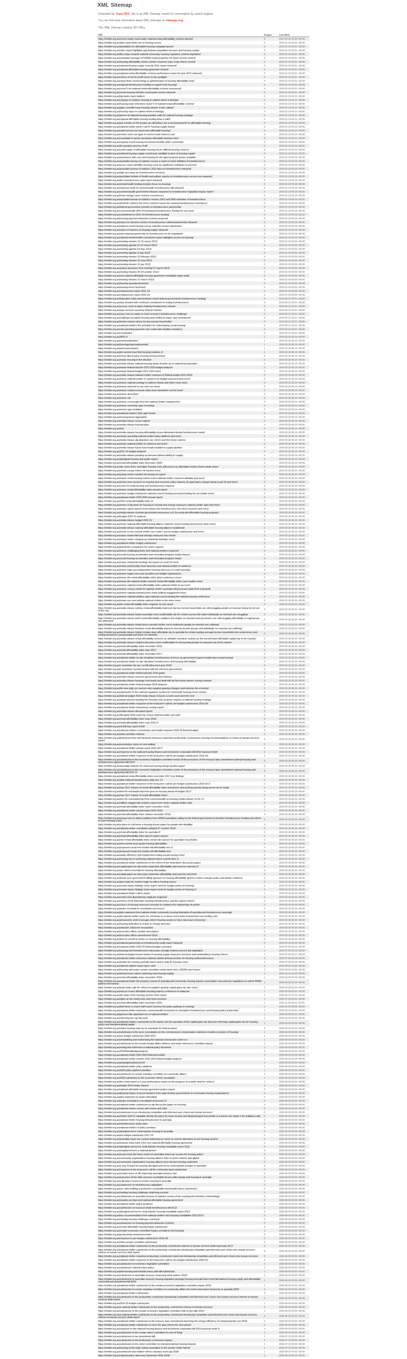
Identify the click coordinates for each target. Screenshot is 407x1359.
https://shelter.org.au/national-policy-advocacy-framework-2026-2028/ (134, 1355)
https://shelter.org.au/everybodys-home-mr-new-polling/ (126, 744)
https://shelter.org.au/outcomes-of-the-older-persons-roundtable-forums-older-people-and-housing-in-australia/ (155, 1177)
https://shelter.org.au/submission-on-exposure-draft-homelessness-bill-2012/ (137, 1207)
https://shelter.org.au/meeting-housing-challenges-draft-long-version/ (133, 1192)
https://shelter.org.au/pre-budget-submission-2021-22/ (125, 1135)
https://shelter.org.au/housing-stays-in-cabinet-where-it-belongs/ (131, 111)
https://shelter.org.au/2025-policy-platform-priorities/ (124, 1070)
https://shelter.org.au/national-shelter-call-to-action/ (124, 893)
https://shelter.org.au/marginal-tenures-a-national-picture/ (127, 1150)
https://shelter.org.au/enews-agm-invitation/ (120, 409)
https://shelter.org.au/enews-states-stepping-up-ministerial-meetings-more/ (136, 539)
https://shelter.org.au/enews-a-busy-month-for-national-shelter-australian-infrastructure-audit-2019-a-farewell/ (154, 589)
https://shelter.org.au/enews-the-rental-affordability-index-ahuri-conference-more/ (139, 577)
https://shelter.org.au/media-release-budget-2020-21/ (125, 520)
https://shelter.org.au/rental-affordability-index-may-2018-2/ (128, 722)
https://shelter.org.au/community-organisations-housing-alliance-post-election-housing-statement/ (148, 1162)
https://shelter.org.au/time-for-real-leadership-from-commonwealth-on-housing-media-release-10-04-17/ (151, 799)
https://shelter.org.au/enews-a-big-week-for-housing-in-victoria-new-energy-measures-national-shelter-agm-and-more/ (159, 505)
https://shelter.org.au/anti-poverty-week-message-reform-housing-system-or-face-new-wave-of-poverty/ (152, 920)
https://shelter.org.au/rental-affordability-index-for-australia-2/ (129, 832)
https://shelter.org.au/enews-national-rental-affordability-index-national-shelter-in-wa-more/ (144, 585)
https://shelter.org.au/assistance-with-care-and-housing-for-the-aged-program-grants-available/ (147, 157)
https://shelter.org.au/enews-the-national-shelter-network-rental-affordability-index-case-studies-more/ (150, 581)
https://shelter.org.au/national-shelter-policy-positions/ (125, 1204)
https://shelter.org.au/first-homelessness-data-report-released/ (130, 180)
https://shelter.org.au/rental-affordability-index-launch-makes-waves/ (133, 836)
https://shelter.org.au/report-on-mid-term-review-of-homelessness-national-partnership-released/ (147, 222)
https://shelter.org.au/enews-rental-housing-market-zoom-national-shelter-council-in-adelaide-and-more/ (151, 478)
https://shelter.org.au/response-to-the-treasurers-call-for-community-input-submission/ (142, 1169)
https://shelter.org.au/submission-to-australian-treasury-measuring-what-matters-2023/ (142, 1275)
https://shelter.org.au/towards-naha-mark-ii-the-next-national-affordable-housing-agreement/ (145, 1142)
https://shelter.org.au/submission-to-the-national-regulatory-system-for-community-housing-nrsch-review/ (152, 692)
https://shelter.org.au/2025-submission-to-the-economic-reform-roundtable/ (136, 1078)
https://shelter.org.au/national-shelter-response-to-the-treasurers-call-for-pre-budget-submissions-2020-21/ (153, 1260)
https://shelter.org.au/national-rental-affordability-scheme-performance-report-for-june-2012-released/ (150, 73)
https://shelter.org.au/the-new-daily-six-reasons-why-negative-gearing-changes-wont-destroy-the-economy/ (153, 688)
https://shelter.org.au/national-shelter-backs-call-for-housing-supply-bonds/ (136, 126)
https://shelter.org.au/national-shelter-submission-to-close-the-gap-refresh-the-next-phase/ (144, 1325)
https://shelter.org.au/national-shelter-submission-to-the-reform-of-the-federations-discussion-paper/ (149, 862)
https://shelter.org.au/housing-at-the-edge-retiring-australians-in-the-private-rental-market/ (144, 1347)
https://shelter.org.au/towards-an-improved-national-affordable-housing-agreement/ (140, 1200)
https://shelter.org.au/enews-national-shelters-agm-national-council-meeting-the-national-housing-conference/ (154, 596)
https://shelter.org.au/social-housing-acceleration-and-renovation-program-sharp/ (139, 558)
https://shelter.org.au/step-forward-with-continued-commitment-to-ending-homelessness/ (143, 302)
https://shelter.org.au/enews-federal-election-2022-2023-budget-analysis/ (135, 367)
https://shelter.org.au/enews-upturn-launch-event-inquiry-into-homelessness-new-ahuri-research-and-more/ (153, 508)
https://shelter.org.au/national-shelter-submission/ (123, 1293)
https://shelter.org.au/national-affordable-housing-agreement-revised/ (133, 69)
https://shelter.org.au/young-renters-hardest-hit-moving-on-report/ (132, 474)
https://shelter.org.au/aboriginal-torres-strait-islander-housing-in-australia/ (135, 1131)
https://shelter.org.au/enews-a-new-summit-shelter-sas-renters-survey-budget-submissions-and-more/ (151, 531)
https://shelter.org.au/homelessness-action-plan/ (123, 1123)
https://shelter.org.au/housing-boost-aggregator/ (122, 417)
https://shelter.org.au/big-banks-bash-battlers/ (121, 96)
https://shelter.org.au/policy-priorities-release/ (121, 734)
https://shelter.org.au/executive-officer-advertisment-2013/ (128, 935)
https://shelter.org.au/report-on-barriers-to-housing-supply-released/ (133, 230)
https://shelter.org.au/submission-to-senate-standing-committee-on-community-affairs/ (142, 1074)
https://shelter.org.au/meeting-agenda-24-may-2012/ (125, 249)
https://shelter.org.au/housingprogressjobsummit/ (123, 344)
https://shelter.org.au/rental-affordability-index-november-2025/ (130, 1002)
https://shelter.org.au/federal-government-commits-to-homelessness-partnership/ (139, 207)
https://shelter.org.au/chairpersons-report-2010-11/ (124, 294)
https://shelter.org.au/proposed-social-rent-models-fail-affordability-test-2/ (135, 847)
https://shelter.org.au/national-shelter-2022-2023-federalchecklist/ (131, 1055)
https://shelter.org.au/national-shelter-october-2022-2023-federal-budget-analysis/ (140, 1058)
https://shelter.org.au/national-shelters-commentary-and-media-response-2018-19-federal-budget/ (148, 730)
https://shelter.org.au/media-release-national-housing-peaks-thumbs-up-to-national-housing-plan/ (147, 363)
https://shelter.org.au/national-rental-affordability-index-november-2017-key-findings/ (141, 776)
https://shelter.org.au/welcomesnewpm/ (118, 348)
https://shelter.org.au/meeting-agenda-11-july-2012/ (124, 252)
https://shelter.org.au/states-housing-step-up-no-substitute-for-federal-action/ (137, 1028)
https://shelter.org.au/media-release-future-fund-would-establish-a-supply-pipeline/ (140, 447)
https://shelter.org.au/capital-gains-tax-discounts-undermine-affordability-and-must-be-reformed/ (147, 874)
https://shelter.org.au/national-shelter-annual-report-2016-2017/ (130, 748)
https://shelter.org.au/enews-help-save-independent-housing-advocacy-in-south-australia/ (144, 570)
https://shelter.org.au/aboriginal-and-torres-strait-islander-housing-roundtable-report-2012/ (144, 1211)
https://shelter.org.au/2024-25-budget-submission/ (123, 1303)
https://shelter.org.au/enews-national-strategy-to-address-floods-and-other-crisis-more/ (143, 382)
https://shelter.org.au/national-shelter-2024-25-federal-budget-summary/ (135, 946)
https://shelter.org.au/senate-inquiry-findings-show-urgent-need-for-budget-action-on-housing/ (146, 885)
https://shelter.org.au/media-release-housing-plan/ (123, 424)
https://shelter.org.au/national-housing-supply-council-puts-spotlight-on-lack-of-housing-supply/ (146, 153)
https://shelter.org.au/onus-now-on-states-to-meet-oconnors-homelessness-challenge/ (142, 314)
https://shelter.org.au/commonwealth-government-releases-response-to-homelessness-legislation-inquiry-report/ (155, 191)
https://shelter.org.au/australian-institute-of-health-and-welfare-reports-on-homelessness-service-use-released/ (155, 176)
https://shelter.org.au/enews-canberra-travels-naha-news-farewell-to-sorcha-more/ (140, 390)
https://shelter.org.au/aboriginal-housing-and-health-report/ (128, 459)
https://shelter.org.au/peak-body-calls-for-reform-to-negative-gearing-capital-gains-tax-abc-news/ (148, 987)
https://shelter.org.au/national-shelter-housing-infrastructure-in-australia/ (135, 1120)
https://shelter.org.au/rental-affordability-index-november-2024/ (130, 977)
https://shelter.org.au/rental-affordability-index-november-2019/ (130, 646)
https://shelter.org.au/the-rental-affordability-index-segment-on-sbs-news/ (135, 604)
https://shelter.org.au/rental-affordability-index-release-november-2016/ (134, 814)
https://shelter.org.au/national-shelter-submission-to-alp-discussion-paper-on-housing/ (142, 1104)
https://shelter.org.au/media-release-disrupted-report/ (125, 711)
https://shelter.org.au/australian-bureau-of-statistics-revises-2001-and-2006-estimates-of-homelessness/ (152, 199)
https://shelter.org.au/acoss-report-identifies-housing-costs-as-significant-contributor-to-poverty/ (147, 165)
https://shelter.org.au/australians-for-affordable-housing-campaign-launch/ (136, 46)
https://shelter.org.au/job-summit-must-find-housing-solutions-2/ (130, 352)
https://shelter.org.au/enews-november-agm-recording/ (126, 405)
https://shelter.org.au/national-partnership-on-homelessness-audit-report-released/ (140, 943)
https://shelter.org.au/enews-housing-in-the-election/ (124, 359)
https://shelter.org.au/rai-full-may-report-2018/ (121, 726)
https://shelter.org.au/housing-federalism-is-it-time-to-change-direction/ (134, 923)
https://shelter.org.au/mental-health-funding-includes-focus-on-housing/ (134, 184)
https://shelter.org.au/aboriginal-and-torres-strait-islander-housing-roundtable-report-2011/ (144, 1146)
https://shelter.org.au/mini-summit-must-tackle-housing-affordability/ (132, 843)
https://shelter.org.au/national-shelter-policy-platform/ (125, 1066)
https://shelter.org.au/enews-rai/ (114, 398)
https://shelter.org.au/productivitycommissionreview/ (124, 1234)
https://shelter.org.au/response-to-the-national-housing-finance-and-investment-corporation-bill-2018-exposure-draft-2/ (159, 1328)
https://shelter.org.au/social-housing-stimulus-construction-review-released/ (137, 92)
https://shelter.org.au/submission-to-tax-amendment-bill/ (126, 1336)
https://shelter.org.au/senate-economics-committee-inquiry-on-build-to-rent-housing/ (141, 1230)
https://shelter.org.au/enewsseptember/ (118, 340)
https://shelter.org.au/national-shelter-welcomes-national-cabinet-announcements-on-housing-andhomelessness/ (156, 958)
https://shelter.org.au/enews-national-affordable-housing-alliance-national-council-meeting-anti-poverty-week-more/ (157, 524)
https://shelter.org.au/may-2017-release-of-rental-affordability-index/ (132, 795)
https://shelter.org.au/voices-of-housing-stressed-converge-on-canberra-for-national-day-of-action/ (149, 904)
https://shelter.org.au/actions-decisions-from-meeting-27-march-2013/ (134, 268)
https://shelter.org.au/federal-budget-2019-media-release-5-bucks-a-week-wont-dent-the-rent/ (146, 696)
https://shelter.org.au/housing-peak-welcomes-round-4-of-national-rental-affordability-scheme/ (146, 103)
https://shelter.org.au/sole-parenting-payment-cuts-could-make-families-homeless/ (140, 329)
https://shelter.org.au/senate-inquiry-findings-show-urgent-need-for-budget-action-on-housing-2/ (147, 889)
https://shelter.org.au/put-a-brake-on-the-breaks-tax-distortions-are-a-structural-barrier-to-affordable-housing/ (154, 123)
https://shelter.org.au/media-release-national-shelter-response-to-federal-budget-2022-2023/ (145, 375)
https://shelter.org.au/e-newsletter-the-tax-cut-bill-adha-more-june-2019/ (135, 665)
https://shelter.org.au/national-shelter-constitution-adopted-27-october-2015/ (137, 828)
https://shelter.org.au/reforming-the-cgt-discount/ (123, 1018)
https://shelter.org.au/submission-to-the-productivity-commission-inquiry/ (135, 1340)
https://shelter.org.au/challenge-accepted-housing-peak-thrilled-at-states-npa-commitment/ (144, 317)
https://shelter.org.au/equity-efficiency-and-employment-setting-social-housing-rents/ (141, 855)
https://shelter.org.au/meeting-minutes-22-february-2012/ (127, 256)
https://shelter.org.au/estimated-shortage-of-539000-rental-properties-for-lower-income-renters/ (147, 58)
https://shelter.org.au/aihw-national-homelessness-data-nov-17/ (130, 780)
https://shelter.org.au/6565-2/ (113, 337)
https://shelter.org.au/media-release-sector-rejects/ (124, 421)
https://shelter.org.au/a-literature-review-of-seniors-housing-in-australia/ (134, 1181)
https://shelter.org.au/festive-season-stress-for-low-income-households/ (135, 321)
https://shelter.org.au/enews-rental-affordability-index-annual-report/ (132, 489)
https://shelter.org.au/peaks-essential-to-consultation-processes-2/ (132, 1100)
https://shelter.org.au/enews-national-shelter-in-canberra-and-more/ (132, 443)
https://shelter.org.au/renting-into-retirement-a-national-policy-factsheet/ (134, 1047)
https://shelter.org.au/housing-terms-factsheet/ (122, 287)
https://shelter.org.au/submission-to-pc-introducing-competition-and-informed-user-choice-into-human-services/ (155, 1112)
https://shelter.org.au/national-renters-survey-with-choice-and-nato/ (132, 1108)
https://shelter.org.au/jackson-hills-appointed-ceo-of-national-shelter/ (133, 1014)
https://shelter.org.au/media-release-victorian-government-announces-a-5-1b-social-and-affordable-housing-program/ (158, 512)
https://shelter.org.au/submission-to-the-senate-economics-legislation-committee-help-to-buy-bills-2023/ (151, 1311)
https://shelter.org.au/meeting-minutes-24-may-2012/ (125, 260)
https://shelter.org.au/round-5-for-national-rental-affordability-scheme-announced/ (139, 88)
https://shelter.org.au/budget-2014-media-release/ (123, 1085)
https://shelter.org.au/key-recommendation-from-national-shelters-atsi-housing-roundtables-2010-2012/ (151, 1215)
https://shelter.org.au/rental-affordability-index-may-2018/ (127, 718)
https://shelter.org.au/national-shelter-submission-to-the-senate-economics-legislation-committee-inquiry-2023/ (154, 1285)
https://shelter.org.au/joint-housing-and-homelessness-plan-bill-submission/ (136, 1271)
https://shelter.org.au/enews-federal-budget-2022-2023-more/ (129, 371)
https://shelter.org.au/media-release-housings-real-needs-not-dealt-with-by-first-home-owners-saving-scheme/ (155, 680)
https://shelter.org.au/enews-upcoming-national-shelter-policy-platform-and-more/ (139, 436)
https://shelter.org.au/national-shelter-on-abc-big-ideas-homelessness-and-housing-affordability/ (147, 661)
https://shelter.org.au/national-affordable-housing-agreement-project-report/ (136, 1089)
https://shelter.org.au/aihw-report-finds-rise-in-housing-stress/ (129, 42)
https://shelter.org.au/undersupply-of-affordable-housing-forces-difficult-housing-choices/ (143, 149)
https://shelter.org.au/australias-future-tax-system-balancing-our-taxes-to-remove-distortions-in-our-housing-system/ (158, 1139)
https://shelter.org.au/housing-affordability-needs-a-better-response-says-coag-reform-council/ (146, 61)
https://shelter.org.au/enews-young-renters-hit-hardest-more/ (129, 470)
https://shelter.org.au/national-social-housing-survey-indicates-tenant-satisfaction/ (140, 226)
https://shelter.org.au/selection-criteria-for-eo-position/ (125, 927)
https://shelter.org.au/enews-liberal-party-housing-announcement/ (131, 356)
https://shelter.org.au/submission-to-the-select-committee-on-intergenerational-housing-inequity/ (147, 1344)
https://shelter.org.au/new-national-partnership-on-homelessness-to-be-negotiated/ (140, 233)
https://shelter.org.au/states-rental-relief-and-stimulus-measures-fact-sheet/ (137, 535)
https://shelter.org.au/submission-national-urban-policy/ (126, 1267)
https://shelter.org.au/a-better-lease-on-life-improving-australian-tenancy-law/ (137, 1173)
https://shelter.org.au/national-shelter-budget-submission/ (127, 543)
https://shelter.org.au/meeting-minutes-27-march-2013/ (126, 279)
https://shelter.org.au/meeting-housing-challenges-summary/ (129, 1219)
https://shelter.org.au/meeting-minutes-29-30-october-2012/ (128, 272)
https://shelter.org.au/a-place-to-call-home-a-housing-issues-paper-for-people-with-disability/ (145, 824)
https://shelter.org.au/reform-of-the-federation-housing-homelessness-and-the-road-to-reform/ (146, 901)
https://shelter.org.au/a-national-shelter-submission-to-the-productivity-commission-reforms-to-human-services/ (155, 1307)
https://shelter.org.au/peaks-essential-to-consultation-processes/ (131, 908)
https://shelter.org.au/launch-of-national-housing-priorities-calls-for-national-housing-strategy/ (145, 115)
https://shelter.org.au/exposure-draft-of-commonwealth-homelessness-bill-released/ (141, 188)
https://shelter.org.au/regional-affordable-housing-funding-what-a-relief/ (134, 119)
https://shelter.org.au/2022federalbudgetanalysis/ (123, 1051)
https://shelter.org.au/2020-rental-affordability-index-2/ (125, 501)
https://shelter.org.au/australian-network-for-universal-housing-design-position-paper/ (141, 766)
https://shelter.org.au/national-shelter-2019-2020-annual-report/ (130, 497)
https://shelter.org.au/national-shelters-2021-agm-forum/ (126, 413)
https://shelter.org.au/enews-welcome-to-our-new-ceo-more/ (129, 386)
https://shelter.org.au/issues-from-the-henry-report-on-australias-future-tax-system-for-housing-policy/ (150, 1154)
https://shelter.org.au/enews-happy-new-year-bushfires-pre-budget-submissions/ (139, 573)
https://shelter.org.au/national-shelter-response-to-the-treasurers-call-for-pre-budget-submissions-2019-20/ (153, 703)
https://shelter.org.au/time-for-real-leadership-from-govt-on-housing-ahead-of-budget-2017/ (144, 791)
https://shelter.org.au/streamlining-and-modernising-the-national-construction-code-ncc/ (143, 1039)
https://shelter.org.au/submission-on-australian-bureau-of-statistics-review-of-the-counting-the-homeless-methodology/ (159, 1196)
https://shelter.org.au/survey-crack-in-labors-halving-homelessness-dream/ (137, 306)
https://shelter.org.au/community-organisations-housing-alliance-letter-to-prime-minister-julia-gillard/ (148, 1158)
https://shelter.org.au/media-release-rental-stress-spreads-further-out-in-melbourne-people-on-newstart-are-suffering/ (158, 624)
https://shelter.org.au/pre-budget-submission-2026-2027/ (127, 1036)
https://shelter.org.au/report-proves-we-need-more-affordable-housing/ (134, 130)
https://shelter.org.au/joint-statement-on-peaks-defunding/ (127, 1097)
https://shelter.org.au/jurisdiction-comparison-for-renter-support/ (130, 547)
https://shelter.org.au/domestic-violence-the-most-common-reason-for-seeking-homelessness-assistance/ (152, 203)
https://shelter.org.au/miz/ (111, 428)
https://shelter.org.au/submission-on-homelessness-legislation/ (130, 1185)
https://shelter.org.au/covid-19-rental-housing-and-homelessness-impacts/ (136, 485)
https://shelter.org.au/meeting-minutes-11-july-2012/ (124, 264)
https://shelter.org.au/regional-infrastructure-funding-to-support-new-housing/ (137, 84)
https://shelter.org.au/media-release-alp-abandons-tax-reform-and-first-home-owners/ (142, 440)
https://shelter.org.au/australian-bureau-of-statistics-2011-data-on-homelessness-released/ (144, 168)
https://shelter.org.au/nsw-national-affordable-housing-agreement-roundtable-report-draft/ (143, 275)
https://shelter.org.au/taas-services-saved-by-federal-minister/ (130, 310)
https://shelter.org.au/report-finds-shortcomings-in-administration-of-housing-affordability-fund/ (146, 81)
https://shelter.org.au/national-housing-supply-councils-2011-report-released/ (137, 65)
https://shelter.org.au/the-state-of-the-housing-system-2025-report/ (132, 995)
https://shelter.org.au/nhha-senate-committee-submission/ (127, 1242)
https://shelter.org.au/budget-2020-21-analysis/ (122, 516)
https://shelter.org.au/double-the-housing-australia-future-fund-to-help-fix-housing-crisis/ (143, 962)
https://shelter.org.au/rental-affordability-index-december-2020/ (130, 463)
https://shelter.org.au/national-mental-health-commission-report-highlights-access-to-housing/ (146, 237)
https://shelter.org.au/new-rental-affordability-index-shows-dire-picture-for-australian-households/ (147, 839)
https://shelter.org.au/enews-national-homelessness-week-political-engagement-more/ (142, 592)
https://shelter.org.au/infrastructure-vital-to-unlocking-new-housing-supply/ (136, 973)
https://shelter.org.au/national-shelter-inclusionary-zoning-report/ (131, 707)
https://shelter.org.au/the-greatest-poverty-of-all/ (122, 146)
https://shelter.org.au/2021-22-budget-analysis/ (122, 451)
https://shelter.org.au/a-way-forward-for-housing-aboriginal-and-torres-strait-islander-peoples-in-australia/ (152, 1165)
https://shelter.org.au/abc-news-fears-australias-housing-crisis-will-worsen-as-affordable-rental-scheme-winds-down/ (158, 466)
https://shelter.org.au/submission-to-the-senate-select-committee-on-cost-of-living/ (140, 1332)
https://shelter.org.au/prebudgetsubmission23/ (121, 1062)
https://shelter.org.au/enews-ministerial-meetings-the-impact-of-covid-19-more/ (138, 562)
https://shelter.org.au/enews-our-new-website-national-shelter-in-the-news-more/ (139, 600)
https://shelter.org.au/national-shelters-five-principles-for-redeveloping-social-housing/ (142, 325)
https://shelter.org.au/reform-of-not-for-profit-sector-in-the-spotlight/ (132, 77)
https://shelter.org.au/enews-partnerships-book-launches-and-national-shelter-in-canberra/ (144, 566)
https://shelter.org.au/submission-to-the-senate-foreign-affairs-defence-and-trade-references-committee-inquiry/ (155, 1043)
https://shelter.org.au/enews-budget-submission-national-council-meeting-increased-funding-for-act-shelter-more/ (156, 493)
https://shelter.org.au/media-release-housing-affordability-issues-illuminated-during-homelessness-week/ (151, 432)
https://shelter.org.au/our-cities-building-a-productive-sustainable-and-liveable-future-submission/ (147, 1188)
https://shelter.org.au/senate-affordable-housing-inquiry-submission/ (132, 1227)
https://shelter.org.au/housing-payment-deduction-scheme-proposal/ (133, 218)
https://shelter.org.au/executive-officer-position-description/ (128, 931)
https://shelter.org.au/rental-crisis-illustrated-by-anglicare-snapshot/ (132, 897)
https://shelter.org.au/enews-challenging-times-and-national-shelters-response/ (138, 550)
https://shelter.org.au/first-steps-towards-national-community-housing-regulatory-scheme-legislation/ (149, 54)
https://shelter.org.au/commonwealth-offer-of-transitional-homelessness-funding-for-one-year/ (146, 210)
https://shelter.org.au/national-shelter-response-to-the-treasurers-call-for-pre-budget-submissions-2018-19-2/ (154, 783)
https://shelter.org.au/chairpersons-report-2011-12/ (124, 291)
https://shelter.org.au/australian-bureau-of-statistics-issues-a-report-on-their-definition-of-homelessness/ (151, 161)
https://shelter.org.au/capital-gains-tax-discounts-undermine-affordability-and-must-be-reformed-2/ (148, 866)
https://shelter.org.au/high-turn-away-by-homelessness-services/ (131, 172)
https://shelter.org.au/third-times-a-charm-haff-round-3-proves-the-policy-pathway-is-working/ (146, 1006)
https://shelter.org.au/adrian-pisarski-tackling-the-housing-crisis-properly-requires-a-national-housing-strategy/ (154, 699)
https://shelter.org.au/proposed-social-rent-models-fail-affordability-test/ (134, 851)
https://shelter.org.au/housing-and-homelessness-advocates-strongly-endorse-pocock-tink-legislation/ (150, 950)
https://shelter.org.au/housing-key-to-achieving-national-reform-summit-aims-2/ (138, 859)
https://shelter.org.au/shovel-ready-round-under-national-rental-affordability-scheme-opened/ (145, 39)
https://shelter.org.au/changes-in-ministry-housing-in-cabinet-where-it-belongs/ (138, 100)
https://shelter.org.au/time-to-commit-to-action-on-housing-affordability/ (134, 939)
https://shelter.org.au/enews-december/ (118, 394)
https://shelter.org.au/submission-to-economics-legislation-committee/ (133, 1263)
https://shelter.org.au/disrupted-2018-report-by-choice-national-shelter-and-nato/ (139, 715)
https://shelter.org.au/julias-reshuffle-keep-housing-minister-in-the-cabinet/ (136, 107)
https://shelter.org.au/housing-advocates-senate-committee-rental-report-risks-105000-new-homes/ (149, 969)
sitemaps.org (174, 20)
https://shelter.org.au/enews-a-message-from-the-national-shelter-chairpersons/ (139, 401)
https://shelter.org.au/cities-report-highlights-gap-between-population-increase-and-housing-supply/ (148, 50)
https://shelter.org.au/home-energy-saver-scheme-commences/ (131, 195)
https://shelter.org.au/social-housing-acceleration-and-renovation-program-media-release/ (144, 554)
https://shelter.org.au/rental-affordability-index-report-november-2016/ (133, 806)
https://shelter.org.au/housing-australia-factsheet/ (123, 283)
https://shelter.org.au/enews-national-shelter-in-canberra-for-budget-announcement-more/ (144, 379)
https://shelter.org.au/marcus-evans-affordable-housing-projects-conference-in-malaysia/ (144, 991)
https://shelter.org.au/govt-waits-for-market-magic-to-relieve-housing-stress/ (137, 881)
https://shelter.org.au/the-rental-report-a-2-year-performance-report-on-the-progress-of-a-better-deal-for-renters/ (156, 1081)
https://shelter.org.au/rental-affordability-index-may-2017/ (127, 650)
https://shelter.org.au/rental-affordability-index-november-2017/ (130, 654)
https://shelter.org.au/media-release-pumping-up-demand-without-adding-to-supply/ (140, 455)
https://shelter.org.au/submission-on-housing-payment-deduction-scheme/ (136, 1223)
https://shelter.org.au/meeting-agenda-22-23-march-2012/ (127, 245)
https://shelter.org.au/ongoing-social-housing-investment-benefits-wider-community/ (141, 142)
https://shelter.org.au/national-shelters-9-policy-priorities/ (127, 1127)
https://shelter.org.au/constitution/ (115, 333)
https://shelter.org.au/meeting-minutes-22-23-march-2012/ (128, 241)
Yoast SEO (123, 13)
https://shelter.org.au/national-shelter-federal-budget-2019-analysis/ (132, 684)
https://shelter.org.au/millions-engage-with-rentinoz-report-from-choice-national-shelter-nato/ (145, 803)
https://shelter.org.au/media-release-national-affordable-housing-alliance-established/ (141, 527)
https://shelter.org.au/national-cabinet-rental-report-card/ (127, 965)
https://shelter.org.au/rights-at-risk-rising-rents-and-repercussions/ (132, 999)
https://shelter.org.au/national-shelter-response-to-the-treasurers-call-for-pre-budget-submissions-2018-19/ (153, 755)
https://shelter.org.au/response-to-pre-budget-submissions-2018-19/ (133, 1238)
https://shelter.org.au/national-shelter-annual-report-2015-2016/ (130, 810)
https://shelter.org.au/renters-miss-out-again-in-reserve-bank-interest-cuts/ (136, 134)
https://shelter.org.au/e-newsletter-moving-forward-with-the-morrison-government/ (140, 669)
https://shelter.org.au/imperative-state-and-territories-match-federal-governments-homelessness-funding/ (152, 298)
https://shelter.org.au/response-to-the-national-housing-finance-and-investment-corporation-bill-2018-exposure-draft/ (157, 752)
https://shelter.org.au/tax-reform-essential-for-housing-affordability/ (132, 870)
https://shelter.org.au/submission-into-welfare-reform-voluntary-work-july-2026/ (138, 1351)
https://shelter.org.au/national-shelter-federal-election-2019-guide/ (131, 673)
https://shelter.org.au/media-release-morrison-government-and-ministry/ (135, 676)
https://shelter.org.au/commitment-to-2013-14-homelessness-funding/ (133, 214)
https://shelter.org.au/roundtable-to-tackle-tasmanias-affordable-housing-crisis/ (138, 138)
